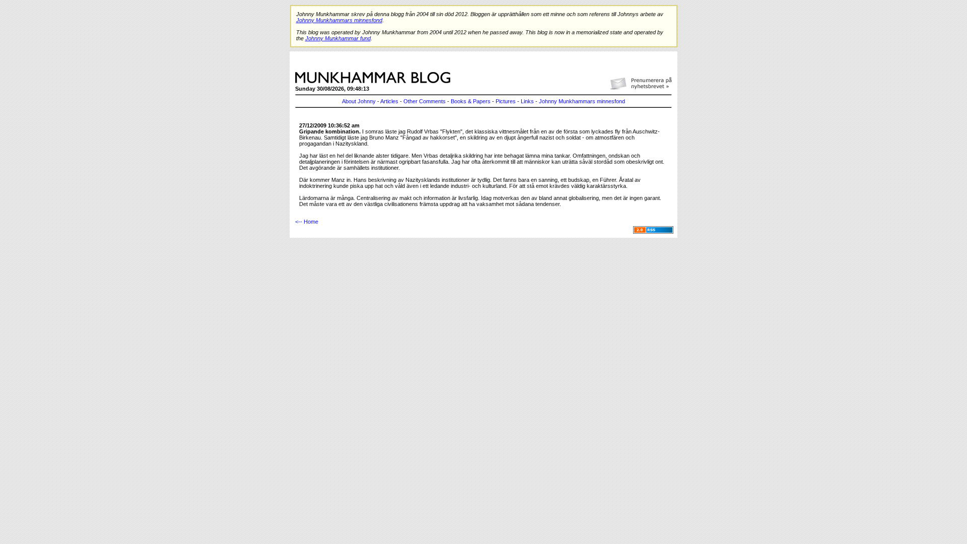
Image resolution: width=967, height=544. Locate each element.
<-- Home (306, 222)
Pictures (506, 101)
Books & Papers (471, 101)
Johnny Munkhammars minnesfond (582, 101)
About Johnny (359, 101)
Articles (389, 101)
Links (527, 101)
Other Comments (424, 101)
